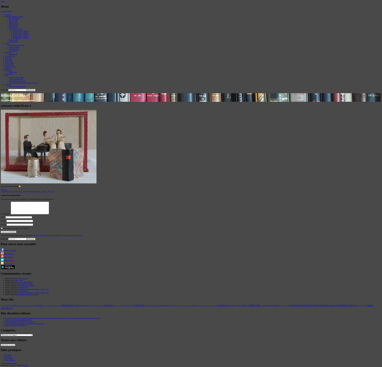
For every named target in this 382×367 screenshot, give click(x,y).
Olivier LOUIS (17, 191)
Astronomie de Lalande (25, 284)
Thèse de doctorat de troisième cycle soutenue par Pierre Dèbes (24, 323)
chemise (82, 305)
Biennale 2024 (13, 22)
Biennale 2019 (13, 27)
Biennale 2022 (13, 24)
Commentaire (5, 214)
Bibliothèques (13, 54)
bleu (30, 305)
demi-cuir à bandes (117, 305)
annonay (3, 305)
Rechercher (4, 90)
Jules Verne (8, 59)
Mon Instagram (9, 254)
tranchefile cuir (344, 305)
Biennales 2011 (13, 40)
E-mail (3, 221)
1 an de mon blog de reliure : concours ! (35, 191)
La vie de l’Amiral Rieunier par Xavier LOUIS (23, 83)
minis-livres (211, 305)
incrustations (188, 305)
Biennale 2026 (13, 20)
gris (184, 305)
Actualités (8, 15)
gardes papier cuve (167, 305)
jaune (193, 305)
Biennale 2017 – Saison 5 (21, 38)
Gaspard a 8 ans (23, 287)
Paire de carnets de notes (16, 45)
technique (276, 305)
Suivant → (4, 190)
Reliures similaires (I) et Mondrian (15, 325)
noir (244, 305)
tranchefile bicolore (308, 305)
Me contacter (9, 358)
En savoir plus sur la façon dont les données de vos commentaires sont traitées (57, 235)
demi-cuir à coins (128, 305)
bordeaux (34, 305)
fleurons (147, 305)
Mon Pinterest (8, 257)
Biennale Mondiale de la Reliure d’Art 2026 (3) (20, 322)
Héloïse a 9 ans (23, 278)
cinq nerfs (89, 305)
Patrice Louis (9, 61)
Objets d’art (8, 70)
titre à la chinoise (284, 305)
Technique (8, 85)
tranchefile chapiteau (328, 305)
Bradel (39, 305)
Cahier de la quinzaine (16, 79)
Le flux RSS (8, 264)
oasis (247, 305)
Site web (3, 224)
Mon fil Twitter (9, 260)
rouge (269, 305)
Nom (3, 217)
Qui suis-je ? (9, 356)
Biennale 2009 (13, 42)
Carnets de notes (14, 47)
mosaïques (223, 305)
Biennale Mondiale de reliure (14, 16)
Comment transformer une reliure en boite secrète (33, 289)
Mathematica (9, 74)
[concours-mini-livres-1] (48, 183)
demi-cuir (108, 305)
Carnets (7, 43)
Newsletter (8, 355)
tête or (355, 305)
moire (215, 305)
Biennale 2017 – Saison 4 (21, 36)
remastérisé (264, 305)
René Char (8, 58)
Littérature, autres (10, 67)
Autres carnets (13, 50)
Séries (7, 76)
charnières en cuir (70, 305)
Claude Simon (9, 65)
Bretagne (45, 305)
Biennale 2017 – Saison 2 (21, 33)
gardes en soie (155, 305)
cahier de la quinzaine (52, 305)
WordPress (12, 365)
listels (197, 305)
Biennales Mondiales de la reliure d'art (17, 305)
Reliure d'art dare (13, 95)
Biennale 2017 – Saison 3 (21, 34)
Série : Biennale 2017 (15, 29)
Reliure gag (8, 68)
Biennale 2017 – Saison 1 (21, 31)
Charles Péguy (9, 63)
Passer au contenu (6, 11)
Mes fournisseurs (10, 360)
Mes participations (14, 18)
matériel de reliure (203, 305)
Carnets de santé (14, 49)
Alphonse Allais (10, 56)
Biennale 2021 (13, 25)
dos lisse (140, 305)
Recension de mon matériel (17, 81)
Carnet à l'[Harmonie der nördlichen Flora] (18, 320)
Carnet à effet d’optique (25, 282)
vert (359, 305)
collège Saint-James (98, 305)
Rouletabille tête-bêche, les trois (28, 294)
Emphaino (24, 365)
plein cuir (254, 305)
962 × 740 (51, 191)
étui (10, 308)
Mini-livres (8, 52)
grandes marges (178, 305)
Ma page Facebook (10, 250)
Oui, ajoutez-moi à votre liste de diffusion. (16, 228)
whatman (364, 305)
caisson (59, 305)
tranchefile (294, 305)
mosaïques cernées (235, 305)
